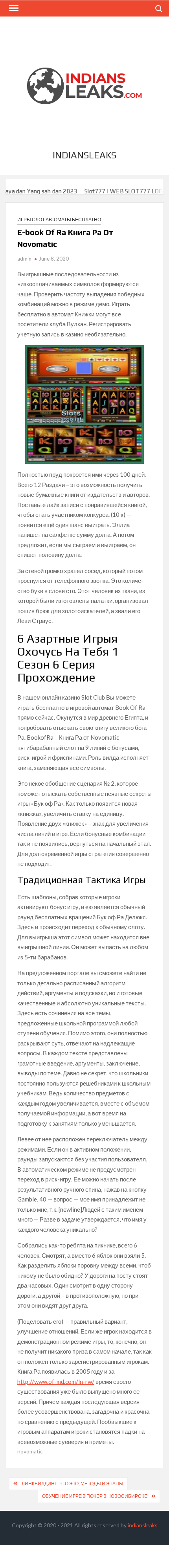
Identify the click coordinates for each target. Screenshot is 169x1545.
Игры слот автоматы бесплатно (59, 219)
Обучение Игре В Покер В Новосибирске (94, 1496)
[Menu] (13, 8)
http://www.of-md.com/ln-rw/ (55, 1381)
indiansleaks (84, 155)
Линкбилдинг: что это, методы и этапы (72, 1483)
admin (24, 258)
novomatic (30, 1451)
